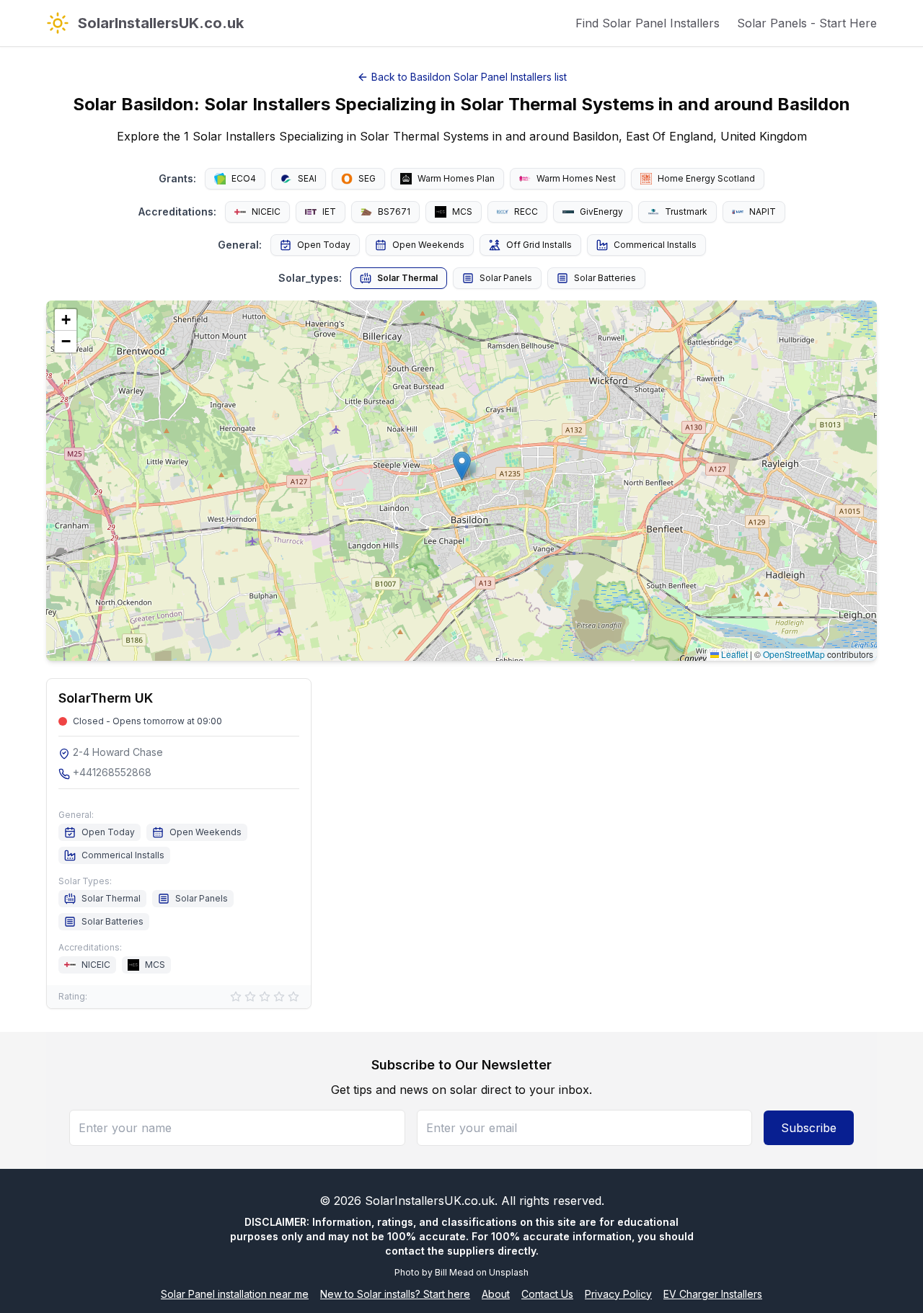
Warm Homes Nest (576, 178)
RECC (526, 211)
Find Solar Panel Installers (647, 23)
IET (329, 211)
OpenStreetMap (794, 654)
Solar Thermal (407, 277)
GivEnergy (601, 211)
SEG (367, 178)
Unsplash (509, 1272)
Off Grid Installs (539, 244)
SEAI (307, 178)
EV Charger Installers (712, 1294)
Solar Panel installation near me (235, 1294)
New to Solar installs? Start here (395, 1294)
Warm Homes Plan (456, 178)
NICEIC (266, 211)
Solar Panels (506, 277)
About (496, 1294)
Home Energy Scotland (706, 178)
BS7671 (394, 211)
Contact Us (547, 1294)
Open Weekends (428, 244)
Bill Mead (454, 1272)
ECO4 (243, 178)
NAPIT (762, 211)
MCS (462, 211)
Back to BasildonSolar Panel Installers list (469, 77)
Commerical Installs (655, 244)
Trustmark (686, 211)
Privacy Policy (618, 1294)
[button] (462, 466)
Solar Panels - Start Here (807, 23)
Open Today (323, 244)
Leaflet (733, 654)
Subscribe (808, 1128)
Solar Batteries (605, 277)
